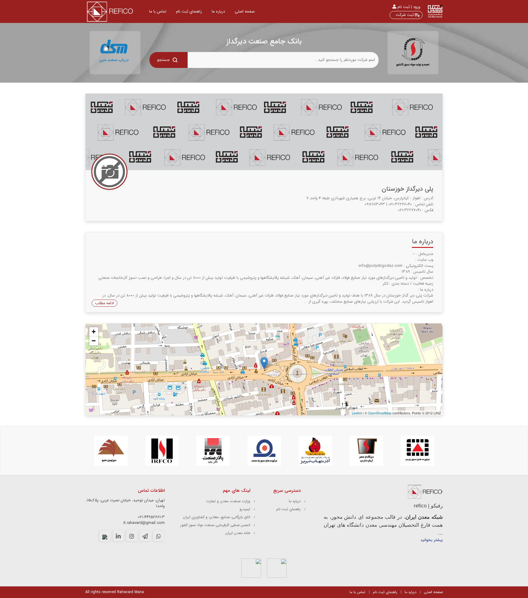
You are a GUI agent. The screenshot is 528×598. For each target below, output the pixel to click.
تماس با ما (357, 592)
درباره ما (218, 11)
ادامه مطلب (104, 303)
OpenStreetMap (379, 412)
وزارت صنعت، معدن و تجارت (228, 501)
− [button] (94, 341)
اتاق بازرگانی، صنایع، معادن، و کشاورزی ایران (216, 517)
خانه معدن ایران (238, 533)
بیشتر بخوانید (431, 540)
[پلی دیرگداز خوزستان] (264, 363)
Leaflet (357, 412)
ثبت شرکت (405, 15)
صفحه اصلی (433, 592)
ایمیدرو (245, 509)
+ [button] (94, 331)
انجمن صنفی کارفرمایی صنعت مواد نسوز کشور (215, 525)
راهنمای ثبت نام (189, 11)
